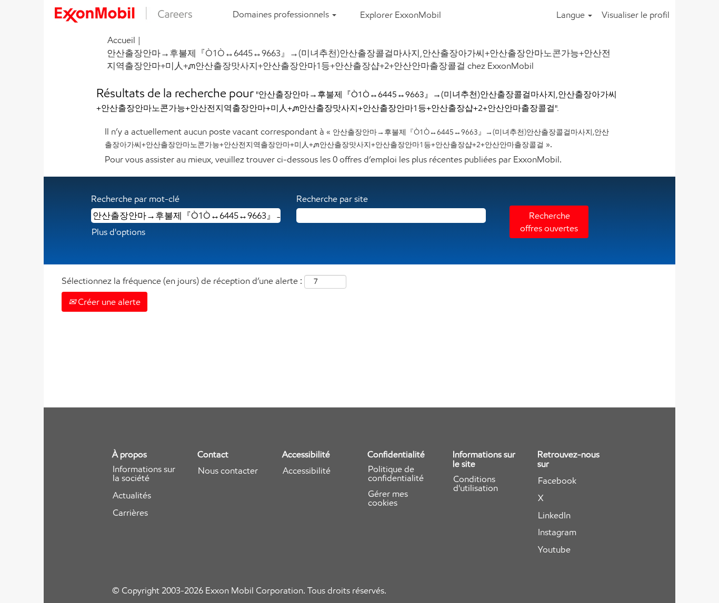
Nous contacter (228, 471)
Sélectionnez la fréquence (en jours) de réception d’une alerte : (182, 280)
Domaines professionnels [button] (282, 14)
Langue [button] (571, 14)
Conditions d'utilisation (475, 483)
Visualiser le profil (636, 14)
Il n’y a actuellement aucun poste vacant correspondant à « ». (357, 137)
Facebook (557, 481)
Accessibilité (307, 471)
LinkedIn (554, 515)
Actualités (132, 495)
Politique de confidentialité (396, 473)
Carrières (130, 513)
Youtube (554, 550)
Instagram (557, 532)
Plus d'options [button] (118, 232)
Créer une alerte (108, 302)
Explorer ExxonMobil (400, 14)
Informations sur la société (144, 473)
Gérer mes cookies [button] (388, 498)
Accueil (121, 40)
